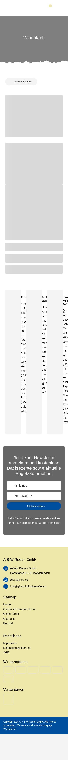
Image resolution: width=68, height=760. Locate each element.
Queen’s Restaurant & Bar (19, 609)
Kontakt (8, 623)
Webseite (21, 725)
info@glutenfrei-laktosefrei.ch (28, 586)
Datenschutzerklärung (17, 647)
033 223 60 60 (19, 579)
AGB (6, 652)
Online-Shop (11, 613)
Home (7, 604)
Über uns (9, 618)
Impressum (10, 643)
